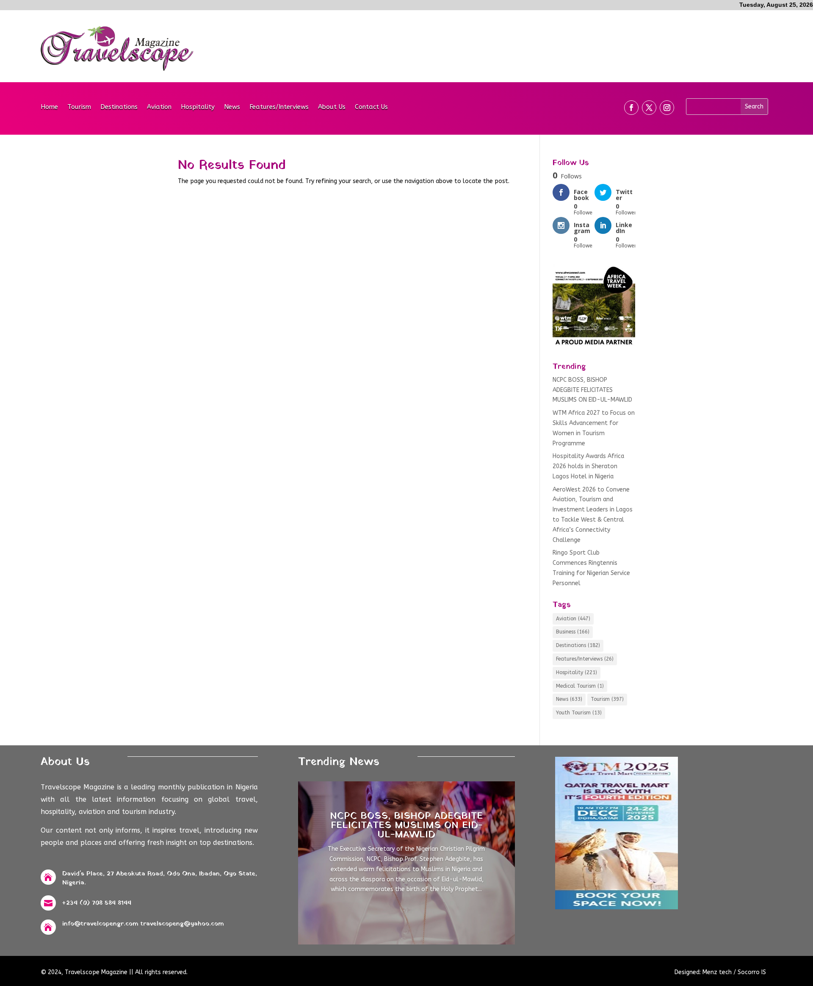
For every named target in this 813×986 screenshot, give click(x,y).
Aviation (159, 107)
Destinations (119, 107)
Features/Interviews (279, 107)
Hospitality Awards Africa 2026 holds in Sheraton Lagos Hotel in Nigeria (588, 466)
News (232, 107)
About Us (332, 107)
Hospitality (198, 107)
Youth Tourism (579, 713)
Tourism (79, 107)
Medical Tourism (580, 686)
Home (49, 107)
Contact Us (371, 107)
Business (572, 632)
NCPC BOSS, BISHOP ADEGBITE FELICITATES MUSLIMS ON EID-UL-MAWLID (592, 390)
